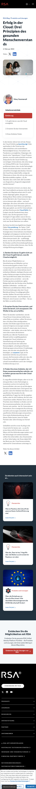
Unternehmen (7, 733)
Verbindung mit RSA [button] (12, 685)
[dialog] (18, 779)
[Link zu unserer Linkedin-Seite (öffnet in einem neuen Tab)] (7, 692)
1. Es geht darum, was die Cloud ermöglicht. (16, 122)
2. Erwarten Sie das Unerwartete (16, 129)
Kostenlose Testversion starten (15, 747)
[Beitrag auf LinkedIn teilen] (14, 54)
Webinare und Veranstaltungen (15, 752)
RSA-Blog (6, 18)
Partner (5, 727)
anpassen (16, 352)
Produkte (6, 701)
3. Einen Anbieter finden (13, 134)
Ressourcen (6, 714)
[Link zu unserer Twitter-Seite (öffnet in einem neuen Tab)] (3, 692)
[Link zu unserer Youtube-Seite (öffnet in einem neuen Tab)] (11, 692)
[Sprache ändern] (27, 4)
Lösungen (6, 707)
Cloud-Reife (24, 210)
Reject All (17, 786)
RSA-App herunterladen (13, 743)
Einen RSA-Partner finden (12, 756)
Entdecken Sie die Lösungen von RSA (17, 651)
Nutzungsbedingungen (11, 763)
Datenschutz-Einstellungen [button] (9, 786)
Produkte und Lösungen (19, 18)
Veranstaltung (13, 227)
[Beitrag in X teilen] (9, 54)
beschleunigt (23, 144)
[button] (29, 4)
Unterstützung (8, 720)
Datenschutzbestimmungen (13, 766)
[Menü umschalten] (33, 4)
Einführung (9, 116)
